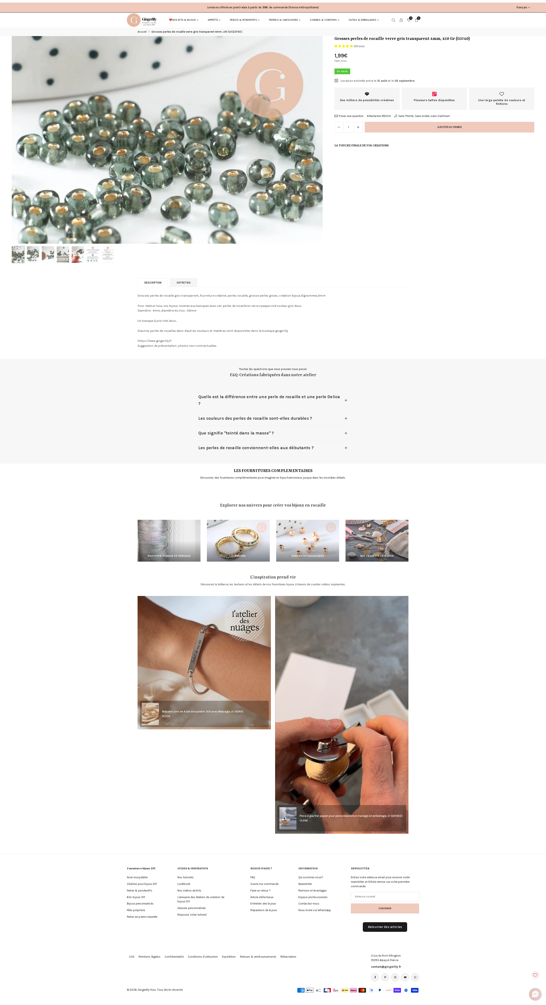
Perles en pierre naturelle (142, 916)
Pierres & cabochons (283, 19)
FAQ (252, 877)
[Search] (393, 19)
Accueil (142, 31)
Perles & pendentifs (243, 19)
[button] (312, 140)
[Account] (401, 19)
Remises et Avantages (312, 890)
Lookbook (183, 884)
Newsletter (305, 884)
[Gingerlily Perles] (143, 19)
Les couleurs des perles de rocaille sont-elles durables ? (255, 418)
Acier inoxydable (137, 877)
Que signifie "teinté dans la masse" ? (236, 433)
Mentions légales (149, 956)
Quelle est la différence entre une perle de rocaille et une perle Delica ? (269, 400)
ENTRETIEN (183, 282)
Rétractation (288, 956)
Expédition (229, 956)
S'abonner (385, 908)
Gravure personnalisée (191, 908)
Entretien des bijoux (263, 903)
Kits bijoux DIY (136, 897)
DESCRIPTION (152, 282)
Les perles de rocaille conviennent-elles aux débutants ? (256, 447)
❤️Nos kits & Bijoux (182, 19)
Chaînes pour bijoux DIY (142, 884)
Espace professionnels (313, 897)
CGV (131, 956)
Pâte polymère (136, 910)
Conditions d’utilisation (203, 956)
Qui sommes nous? (310, 877)
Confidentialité (174, 956)
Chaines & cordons (323, 19)
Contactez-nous (308, 903)
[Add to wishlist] (535, 975)
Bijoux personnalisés (140, 903)
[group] (167, 140)
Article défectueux (262, 897)
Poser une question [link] (351, 116)
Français (522, 7)
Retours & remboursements (258, 956)
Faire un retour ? (260, 890)
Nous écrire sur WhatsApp (314, 910)
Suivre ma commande (264, 884)
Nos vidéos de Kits (189, 890)
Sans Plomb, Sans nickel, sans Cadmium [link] (424, 116)
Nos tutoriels (185, 877)
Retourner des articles (385, 927)
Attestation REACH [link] (379, 116)
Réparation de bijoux (263, 910)
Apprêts (213, 19)
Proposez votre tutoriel (192, 914)
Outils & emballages (362, 19)
